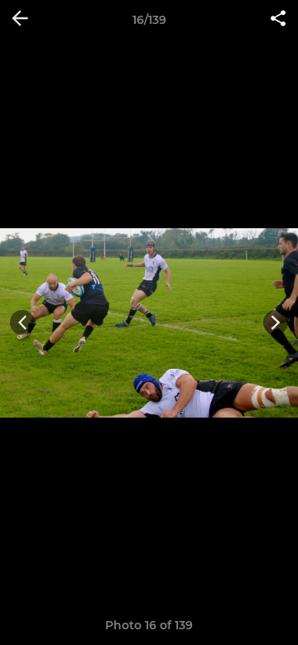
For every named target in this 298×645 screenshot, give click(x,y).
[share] (278, 19)
